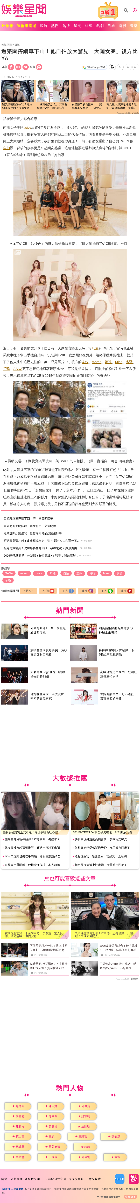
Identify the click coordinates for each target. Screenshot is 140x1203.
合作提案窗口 (77, 1179)
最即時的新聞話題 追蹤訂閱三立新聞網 (30, 526)
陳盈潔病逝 (27, 26)
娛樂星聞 (6, 44)
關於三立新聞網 (12, 1179)
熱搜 (66, 26)
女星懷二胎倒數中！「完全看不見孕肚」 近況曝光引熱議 (87, 106)
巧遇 (95, 348)
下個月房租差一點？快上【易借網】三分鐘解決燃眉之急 (48, 948)
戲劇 (100, 26)
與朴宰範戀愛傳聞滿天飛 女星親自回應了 (102, 847)
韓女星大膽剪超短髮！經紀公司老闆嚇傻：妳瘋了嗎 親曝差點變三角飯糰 (122, 106)
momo (96, 362)
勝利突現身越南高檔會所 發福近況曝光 (101, 839)
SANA (17, 369)
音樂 (134, 26)
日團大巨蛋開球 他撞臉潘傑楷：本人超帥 (32, 865)
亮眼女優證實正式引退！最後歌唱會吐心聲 (30, 832)
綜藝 (89, 26)
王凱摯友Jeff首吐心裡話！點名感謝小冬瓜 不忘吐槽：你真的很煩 (118, 966)
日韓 (111, 26)
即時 (44, 26)
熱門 (55, 26)
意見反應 (95, 1179)
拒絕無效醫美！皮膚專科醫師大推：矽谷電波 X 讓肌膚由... (42, 548)
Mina (118, 362)
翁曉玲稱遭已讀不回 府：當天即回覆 (28, 518)
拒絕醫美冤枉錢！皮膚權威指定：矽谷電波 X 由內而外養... (42, 540)
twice (27, 127)
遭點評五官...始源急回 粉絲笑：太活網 (101, 856)
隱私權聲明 (32, 1179)
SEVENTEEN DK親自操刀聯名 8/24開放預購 (102, 832)
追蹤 (85, 591)
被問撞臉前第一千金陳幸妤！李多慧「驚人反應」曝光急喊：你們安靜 (34, 935)
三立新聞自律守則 (54, 1179)
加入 (65, 591)
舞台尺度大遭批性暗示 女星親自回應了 (101, 865)
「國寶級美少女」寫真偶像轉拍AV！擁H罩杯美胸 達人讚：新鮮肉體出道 (52, 106)
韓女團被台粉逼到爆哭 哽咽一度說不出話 (32, 847)
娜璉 (108, 362)
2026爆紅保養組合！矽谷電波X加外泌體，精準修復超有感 (119, 948)
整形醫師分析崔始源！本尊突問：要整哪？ (32, 839)
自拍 (6, 148)
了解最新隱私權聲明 (110, 1196)
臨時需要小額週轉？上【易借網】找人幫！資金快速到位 (48, 966)
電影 (123, 26)
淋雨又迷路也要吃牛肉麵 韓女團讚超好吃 (32, 856)
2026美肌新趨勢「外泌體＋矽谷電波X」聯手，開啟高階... (41, 555)
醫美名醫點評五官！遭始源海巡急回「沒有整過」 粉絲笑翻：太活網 (17, 106)
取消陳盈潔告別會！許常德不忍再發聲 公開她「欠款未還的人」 (104, 935)
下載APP (28, 591)
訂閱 (46, 591)
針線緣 (7, 26)
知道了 (132, 1196)
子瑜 (6, 369)
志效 (85, 362)
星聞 (78, 26)
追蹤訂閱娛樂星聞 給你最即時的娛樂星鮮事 (33, 533)
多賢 (129, 362)
